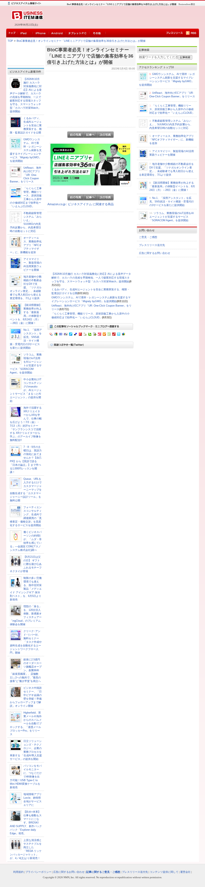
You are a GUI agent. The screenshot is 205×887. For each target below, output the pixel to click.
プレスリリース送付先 (152, 245)
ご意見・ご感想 (148, 237)
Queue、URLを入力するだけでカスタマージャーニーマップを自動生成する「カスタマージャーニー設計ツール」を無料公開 (26, 489)
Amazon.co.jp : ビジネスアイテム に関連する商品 (80, 204)
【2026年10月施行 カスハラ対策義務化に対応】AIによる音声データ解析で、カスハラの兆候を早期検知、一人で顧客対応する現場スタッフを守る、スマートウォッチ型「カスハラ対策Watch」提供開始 (91, 277)
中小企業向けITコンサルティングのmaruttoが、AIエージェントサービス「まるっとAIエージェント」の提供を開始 (26, 390)
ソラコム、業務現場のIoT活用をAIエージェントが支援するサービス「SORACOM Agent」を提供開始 (171, 217)
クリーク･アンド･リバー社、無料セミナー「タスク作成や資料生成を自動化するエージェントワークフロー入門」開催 (26, 642)
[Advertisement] (120, 17)
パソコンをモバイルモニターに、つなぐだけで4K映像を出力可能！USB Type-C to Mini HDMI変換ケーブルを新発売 (26, 776)
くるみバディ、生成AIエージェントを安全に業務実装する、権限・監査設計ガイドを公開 (26, 125)
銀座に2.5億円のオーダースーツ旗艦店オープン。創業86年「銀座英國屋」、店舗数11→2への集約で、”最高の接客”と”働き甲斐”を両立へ (26, 670)
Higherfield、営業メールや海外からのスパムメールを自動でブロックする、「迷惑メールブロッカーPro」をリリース (26, 723)
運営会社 (185, 871)
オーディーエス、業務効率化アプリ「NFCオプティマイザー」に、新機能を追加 (26, 245)
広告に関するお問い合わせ (154, 253)
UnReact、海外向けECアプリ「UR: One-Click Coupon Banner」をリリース (25, 174)
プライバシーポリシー (38, 871)
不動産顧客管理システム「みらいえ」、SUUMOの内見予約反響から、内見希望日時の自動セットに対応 (171, 124)
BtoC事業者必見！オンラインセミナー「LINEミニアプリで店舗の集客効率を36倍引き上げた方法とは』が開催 (81, 40)
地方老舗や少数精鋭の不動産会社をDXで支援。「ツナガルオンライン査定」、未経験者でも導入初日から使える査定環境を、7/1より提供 (26, 287)
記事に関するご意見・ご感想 (103, 871)
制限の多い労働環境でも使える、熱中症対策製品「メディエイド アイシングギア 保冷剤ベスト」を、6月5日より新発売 (26, 588)
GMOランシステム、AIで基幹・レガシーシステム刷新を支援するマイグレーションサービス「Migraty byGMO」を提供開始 (26, 150)
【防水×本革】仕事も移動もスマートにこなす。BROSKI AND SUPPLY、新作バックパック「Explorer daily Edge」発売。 (26, 822)
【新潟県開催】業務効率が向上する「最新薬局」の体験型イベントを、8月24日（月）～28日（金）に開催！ (172, 186)
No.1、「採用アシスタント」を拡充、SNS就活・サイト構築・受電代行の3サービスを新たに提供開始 (171, 201)
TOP (10, 40)
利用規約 (18, 871)
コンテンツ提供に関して (164, 871)
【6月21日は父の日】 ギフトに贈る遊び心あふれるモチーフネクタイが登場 (26, 564)
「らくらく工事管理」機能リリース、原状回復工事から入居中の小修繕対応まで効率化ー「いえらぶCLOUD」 (172, 109)
